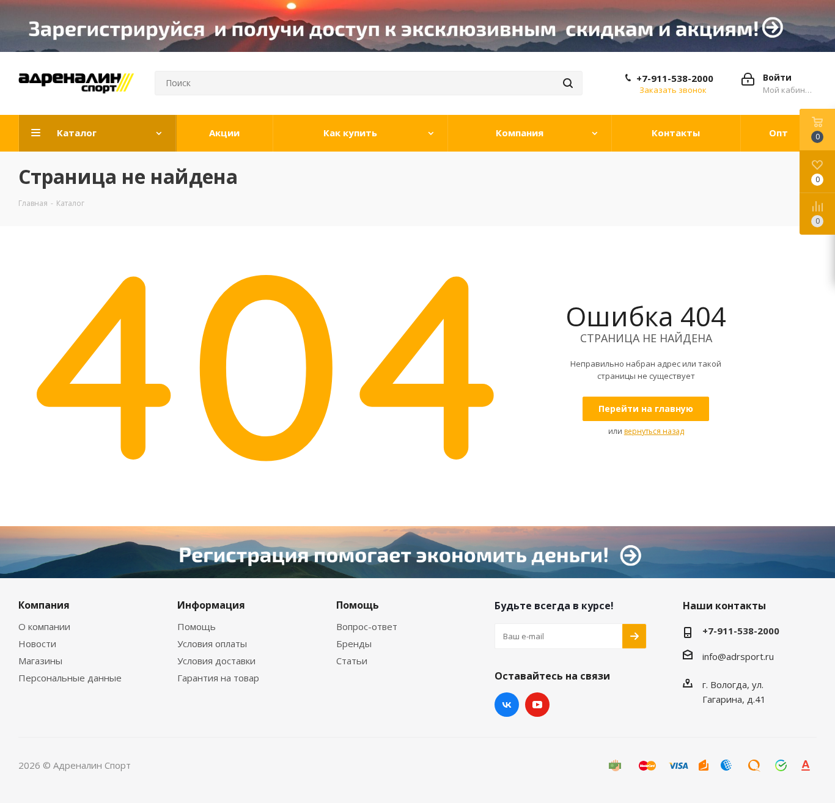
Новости (37, 643)
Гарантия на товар (218, 678)
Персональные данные (70, 678)
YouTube (537, 704)
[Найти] (568, 83)
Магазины (40, 660)
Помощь (196, 626)
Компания (44, 605)
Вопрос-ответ (366, 626)
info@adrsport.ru (738, 656)
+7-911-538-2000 (674, 78)
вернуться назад (654, 431)
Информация (211, 605)
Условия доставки (216, 660)
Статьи (351, 660)
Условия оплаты (212, 643)
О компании (44, 626)
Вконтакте (507, 704)
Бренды (354, 643)
